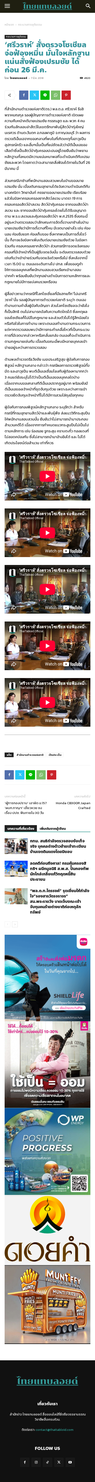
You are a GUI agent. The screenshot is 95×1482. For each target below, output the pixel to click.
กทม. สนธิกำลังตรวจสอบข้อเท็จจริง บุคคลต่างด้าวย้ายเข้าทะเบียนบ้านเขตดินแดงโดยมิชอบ (58, 846)
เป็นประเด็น (55, 755)
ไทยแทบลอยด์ (18, 78)
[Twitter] (34, 95)
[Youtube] (70, 1462)
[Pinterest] (66, 95)
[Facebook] (23, 95)
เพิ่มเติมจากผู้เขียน (53, 828)
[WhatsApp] (55, 95)
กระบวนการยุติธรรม (30, 25)
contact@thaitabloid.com (54, 1429)
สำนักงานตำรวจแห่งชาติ (30, 755)
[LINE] (45, 95)
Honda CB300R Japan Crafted (73, 805)
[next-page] (15, 924)
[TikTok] (47, 1462)
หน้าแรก (9, 25)
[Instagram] (36, 1462)
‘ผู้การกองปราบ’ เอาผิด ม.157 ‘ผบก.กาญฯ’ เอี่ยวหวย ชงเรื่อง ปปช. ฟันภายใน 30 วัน (26, 807)
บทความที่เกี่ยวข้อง (20, 828)
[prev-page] (7, 924)
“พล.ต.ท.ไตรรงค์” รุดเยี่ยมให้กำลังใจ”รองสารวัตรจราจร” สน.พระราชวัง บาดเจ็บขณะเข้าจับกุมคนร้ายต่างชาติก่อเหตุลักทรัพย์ (59, 901)
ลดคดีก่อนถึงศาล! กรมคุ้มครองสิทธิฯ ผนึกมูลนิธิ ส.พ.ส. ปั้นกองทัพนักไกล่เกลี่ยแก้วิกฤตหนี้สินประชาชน (59, 871)
